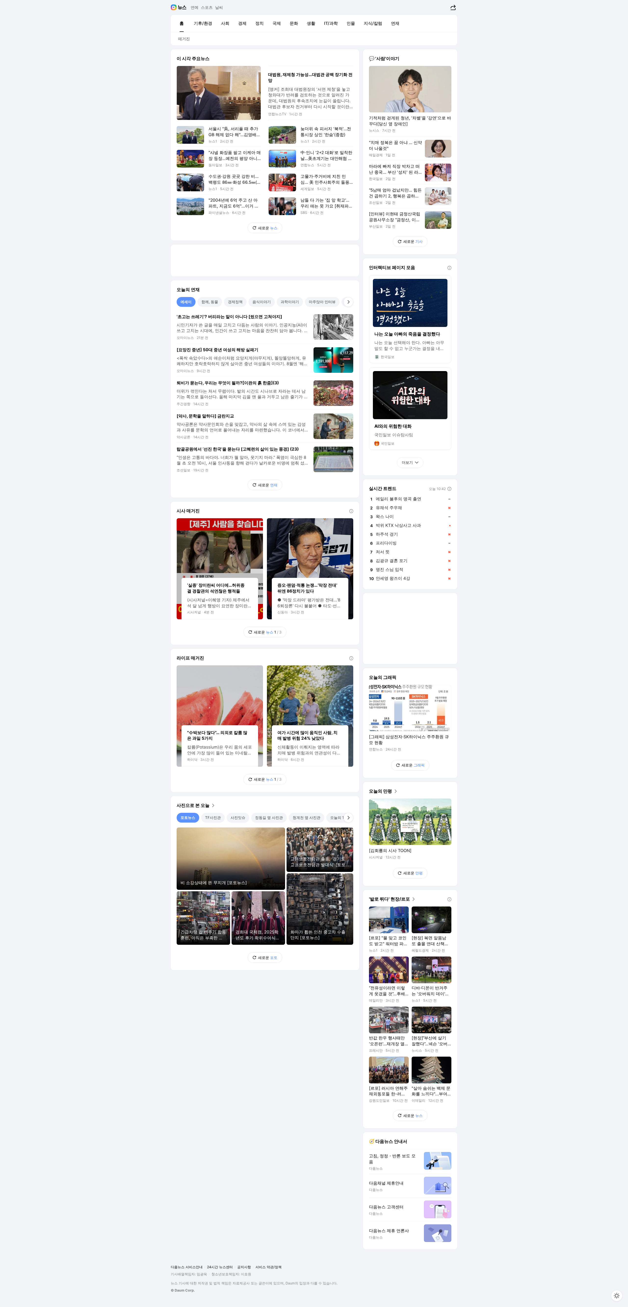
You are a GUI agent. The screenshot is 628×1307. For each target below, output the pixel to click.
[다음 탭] (348, 302)
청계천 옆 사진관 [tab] (306, 817)
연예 (194, 7)
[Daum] (174, 7)
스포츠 (207, 7)
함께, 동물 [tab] (209, 301)
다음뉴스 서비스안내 (187, 1267)
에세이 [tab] (186, 301)
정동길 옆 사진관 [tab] (269, 817)
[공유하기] (452, 7)
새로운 (267, 228)
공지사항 (244, 1267)
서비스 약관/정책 (268, 1267)
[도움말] (351, 511)
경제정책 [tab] (235, 301)
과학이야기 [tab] (290, 301)
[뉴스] (182, 7)
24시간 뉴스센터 (220, 1267)
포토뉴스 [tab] (188, 817)
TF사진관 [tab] (213, 817)
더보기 (407, 462)
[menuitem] (181, 23)
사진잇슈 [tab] (238, 817)
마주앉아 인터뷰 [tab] (322, 301)
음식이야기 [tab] (261, 301)
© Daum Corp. (183, 1290)
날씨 (219, 7)
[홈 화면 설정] (616, 1295)
